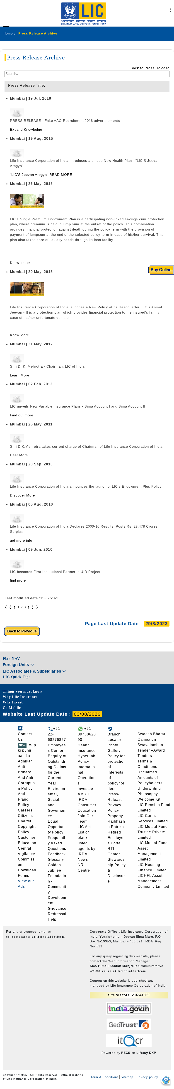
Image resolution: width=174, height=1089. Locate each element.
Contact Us (25, 736)
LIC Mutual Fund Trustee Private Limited (153, 832)
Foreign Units (16, 664)
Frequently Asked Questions (57, 843)
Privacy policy (146, 1077)
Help (52, 919)
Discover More (22, 495)
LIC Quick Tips (16, 677)
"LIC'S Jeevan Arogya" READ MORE (41, 175)
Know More (19, 335)
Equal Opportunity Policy (57, 826)
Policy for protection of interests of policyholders (117, 772)
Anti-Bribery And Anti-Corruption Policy (26, 777)
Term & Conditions (105, 1077)
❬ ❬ (8, 607)
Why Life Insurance (20, 697)
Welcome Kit (149, 799)
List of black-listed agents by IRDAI (86, 843)
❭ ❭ (35, 607)
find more (18, 580)
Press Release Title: (26, 85)
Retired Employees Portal (117, 837)
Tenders (145, 756)
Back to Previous (22, 631)
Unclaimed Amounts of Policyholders (150, 777)
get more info (21, 540)
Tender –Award (151, 750)
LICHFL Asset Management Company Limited (153, 881)
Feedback (57, 854)
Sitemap (127, 1077)
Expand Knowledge (26, 129)
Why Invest (13, 702)
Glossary (56, 859)
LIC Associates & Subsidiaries (32, 671)
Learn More (19, 375)
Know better (20, 263)
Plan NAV (11, 659)
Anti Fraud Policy (23, 799)
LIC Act (84, 827)
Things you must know (22, 691)
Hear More (19, 455)
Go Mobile (12, 708)
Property (115, 816)
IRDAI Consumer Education (87, 805)
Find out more (21, 415)
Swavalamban (150, 745)
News (83, 859)
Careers (25, 810)
